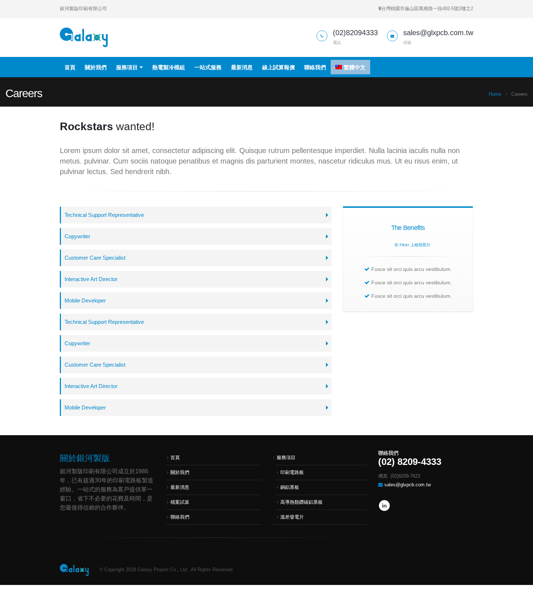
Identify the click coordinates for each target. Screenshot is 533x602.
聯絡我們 (315, 67)
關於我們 (96, 67)
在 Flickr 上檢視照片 (412, 245)
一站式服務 (208, 67)
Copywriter (77, 236)
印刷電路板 (292, 472)
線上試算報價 (278, 67)
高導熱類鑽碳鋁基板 (301, 502)
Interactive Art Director (91, 279)
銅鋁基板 (289, 487)
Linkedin (384, 505)
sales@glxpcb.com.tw (407, 484)
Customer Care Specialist (95, 258)
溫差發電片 (292, 517)
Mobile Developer (85, 300)
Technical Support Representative (104, 215)
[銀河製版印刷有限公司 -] (84, 37)
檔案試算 (179, 502)
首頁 (70, 67)
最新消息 (242, 67)
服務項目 (127, 67)
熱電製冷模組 (168, 67)
